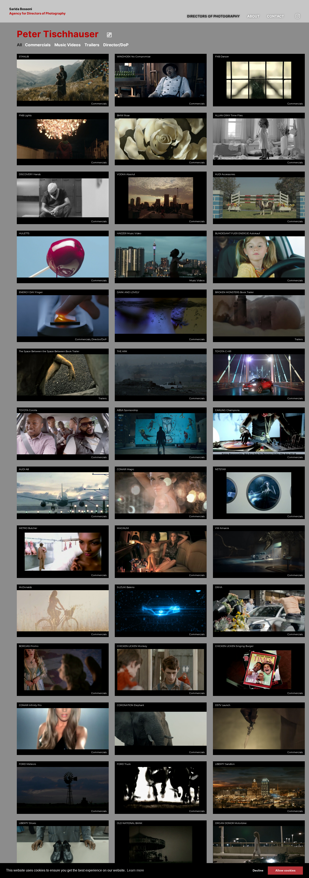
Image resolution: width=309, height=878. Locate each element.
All (19, 44)
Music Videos (67, 44)
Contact (275, 16)
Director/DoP (115, 44)
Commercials (38, 44)
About (253, 16)
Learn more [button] (135, 870)
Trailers (92, 44)
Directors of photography (213, 16)
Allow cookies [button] (285, 870)
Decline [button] (258, 870)
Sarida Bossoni (37, 11)
